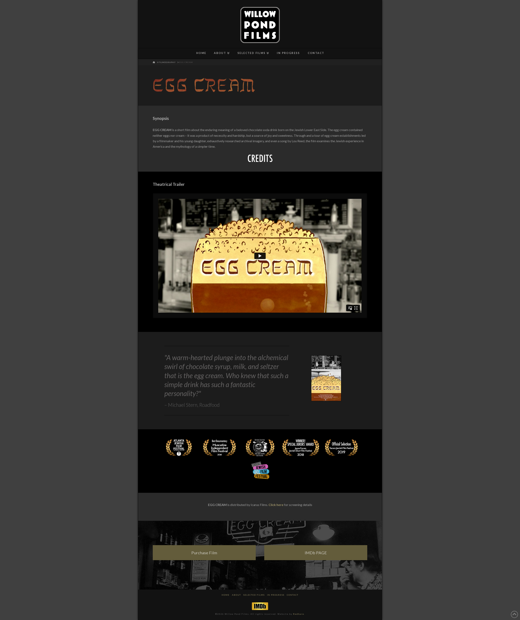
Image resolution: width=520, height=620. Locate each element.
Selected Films (254, 595)
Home (226, 595)
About (236, 595)
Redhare (298, 614)
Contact (292, 595)
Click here (276, 505)
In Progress (275, 595)
